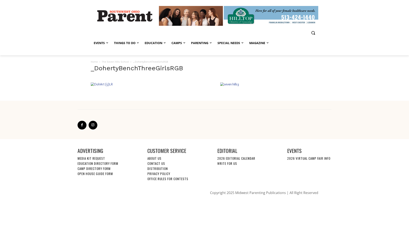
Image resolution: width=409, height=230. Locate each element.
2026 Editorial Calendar (236, 158)
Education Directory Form (98, 163)
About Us (154, 158)
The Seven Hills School (115, 61)
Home (94, 61)
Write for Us (227, 163)
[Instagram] (93, 125)
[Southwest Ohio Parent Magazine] (125, 15)
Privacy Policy (158, 173)
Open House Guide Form (95, 173)
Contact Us (156, 163)
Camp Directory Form (94, 168)
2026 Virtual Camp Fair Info (308, 158)
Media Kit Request (91, 158)
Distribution (157, 168)
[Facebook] (82, 125)
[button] (313, 33)
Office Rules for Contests (167, 178)
